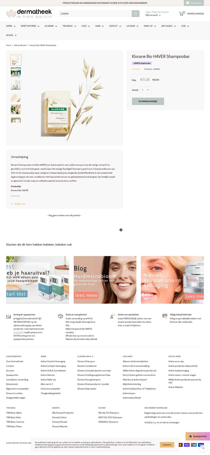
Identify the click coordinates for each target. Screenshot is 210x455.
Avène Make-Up (48, 379)
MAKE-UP (148, 26)
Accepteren (167, 444)
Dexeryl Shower (59, 421)
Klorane (136, 69)
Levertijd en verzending (17, 379)
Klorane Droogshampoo (89, 379)
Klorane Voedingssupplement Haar (93, 375)
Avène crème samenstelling (136, 366)
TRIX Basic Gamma (15, 421)
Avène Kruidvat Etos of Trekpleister (139, 388)
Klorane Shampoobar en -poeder (93, 384)
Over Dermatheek (14, 361)
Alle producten (20, 45)
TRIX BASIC (67, 26)
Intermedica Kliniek (132, 397)
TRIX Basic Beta (13, 417)
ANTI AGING (166, 26)
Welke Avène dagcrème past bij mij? (140, 370)
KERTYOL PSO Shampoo (110, 417)
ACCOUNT (19, 332)
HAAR (97, 26)
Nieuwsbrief (196, 3)
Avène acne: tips (176, 361)
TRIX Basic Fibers (14, 426)
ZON (183, 26)
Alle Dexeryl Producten (63, 412)
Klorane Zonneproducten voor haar (94, 370)
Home (8, 45)
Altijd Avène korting (132, 384)
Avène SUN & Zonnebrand (53, 370)
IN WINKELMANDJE (148, 101)
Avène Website (175, 387)
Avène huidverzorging (178, 370)
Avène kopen (129, 393)
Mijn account (152, 15)
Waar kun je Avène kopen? (135, 379)
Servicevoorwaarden (50, 388)
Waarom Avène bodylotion (135, 361)
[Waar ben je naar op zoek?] (135, 13)
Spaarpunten (12, 375)
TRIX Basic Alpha (14, 412)
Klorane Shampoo (86, 361)
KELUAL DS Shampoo (108, 412)
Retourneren (12, 384)
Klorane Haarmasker (86, 388)
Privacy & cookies (14, 393)
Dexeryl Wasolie (59, 426)
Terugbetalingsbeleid (50, 393)
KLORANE (49, 26)
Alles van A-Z (47, 384)
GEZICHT (113, 26)
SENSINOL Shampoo (108, 421)
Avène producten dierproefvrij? (183, 366)
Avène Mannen (48, 375)
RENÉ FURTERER (28, 26)
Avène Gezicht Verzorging (53, 361)
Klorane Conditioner (87, 366)
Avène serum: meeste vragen (182, 375)
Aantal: (135, 89)
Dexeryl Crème (59, 417)
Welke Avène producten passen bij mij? (184, 381)
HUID (84, 26)
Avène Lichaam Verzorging (53, 366)
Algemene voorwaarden (17, 388)
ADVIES (9, 35)
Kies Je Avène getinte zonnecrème (139, 375)
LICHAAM (131, 26)
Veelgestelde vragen (15, 397)
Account (10, 370)
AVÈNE (9, 26)
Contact (10, 366)
